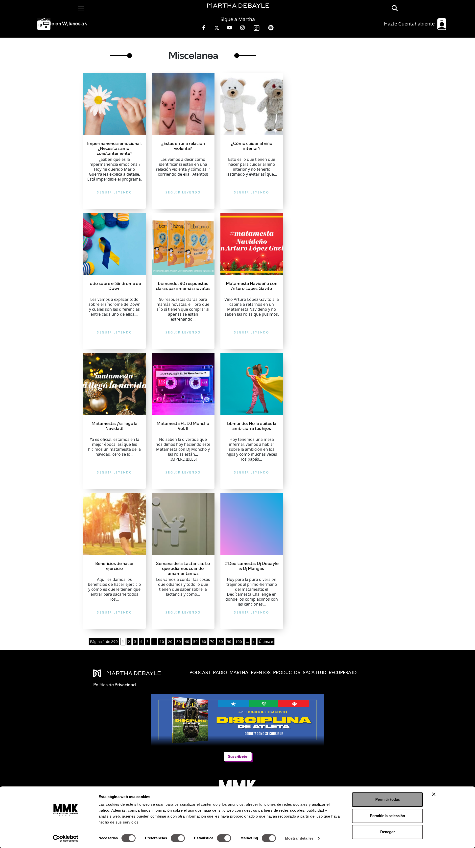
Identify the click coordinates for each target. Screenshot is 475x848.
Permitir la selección (387, 816)
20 (170, 641)
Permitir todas (387, 799)
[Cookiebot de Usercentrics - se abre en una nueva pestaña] (65, 838)
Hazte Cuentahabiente (410, 23)
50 (195, 641)
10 (162, 641)
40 (187, 641)
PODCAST (200, 672)
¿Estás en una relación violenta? (183, 145)
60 (204, 641)
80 (220, 641)
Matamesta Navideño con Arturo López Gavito (251, 285)
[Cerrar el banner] (433, 794)
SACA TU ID (314, 672)
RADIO (220, 672)
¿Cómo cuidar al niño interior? (251, 145)
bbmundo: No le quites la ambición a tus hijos (251, 425)
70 (212, 641)
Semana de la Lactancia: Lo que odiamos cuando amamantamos (183, 568)
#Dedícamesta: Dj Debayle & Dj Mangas (252, 565)
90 (229, 641)
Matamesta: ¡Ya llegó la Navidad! (115, 425)
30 (178, 641)
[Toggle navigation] (81, 8)
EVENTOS (261, 672)
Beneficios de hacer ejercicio (114, 565)
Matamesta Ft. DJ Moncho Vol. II (183, 425)
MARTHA (239, 672)
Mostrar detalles (299, 838)
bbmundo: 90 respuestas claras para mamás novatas (183, 285)
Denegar (387, 832)
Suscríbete (237, 756)
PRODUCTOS (286, 672)
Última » (266, 641)
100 (238, 641)
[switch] (178, 838)
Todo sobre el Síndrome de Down (114, 285)
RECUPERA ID (342, 672)
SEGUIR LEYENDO (114, 192)
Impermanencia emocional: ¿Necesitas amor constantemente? (114, 148)
